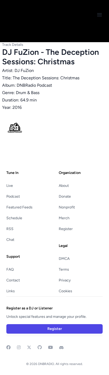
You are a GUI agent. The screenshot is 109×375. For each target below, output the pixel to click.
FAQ (10, 269)
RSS (9, 229)
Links (10, 291)
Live (9, 185)
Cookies (65, 291)
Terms (64, 269)
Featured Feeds (19, 207)
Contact (13, 280)
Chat (10, 239)
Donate (65, 196)
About (64, 185)
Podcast (13, 196)
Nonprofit (67, 207)
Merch (64, 218)
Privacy (65, 280)
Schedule (14, 218)
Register (66, 229)
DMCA (64, 258)
